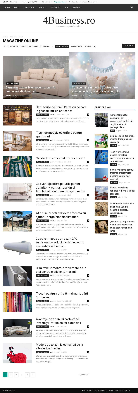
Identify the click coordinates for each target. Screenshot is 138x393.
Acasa (7, 7)
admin (8, 95)
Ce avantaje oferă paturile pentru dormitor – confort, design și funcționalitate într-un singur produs (60, 187)
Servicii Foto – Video (90, 2)
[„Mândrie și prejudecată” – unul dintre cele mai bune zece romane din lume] (101, 226)
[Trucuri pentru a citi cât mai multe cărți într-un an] (17, 302)
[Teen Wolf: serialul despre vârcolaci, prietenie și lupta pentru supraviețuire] (101, 157)
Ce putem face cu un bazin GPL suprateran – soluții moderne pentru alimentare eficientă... (60, 242)
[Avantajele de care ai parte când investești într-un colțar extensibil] (17, 327)
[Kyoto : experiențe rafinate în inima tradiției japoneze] (101, 193)
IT (65, 7)
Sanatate (76, 7)
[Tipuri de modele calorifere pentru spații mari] (17, 141)
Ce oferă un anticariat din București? (60, 158)
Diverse (41, 7)
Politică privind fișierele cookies (94, 390)
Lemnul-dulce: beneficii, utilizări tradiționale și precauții (122, 138)
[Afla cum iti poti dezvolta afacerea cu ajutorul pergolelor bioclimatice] (17, 221)
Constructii (27, 7)
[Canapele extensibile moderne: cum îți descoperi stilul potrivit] (36, 80)
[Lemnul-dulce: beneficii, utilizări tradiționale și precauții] (101, 141)
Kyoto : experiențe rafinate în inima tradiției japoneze (122, 190)
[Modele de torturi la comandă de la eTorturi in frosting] (17, 353)
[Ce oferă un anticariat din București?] (17, 166)
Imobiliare (55, 7)
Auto (15, 7)
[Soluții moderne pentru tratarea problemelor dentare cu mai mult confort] (101, 175)
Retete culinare (74, 2)
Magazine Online (60, 2)
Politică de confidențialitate (119, 390)
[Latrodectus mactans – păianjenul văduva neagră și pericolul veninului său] (101, 209)
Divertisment (47, 2)
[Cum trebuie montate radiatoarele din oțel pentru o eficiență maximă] (17, 276)
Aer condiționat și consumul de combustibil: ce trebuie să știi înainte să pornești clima (121, 121)
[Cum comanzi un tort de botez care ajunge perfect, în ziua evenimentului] (102, 80)
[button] (132, 7)
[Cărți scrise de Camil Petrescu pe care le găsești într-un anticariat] (17, 115)
